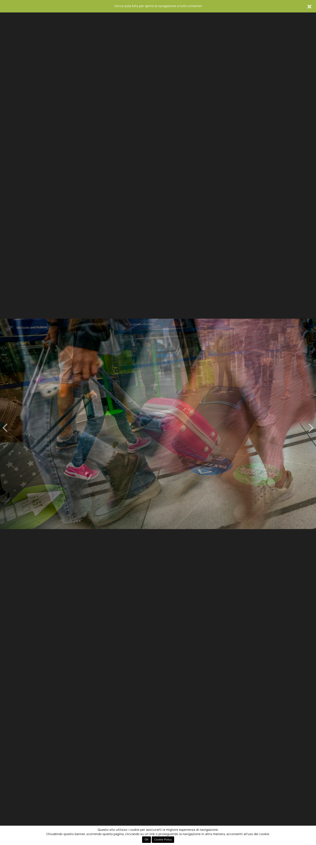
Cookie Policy (163, 839)
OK (146, 839)
